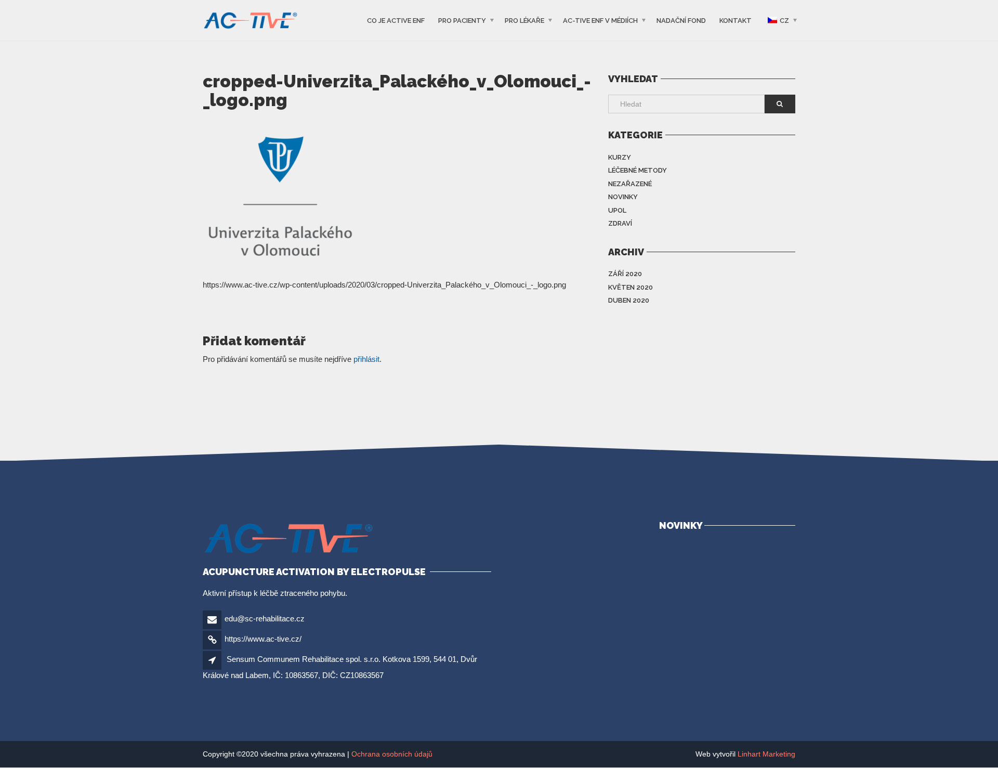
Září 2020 (625, 274)
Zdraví (620, 223)
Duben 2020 (628, 300)
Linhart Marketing (766, 754)
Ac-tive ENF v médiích (600, 20)
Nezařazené (630, 184)
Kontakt (735, 20)
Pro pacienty (462, 20)
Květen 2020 (630, 287)
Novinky (623, 197)
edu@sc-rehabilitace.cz (265, 618)
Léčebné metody (637, 170)
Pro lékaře (524, 20)
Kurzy (619, 157)
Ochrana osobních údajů (391, 754)
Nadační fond (681, 20)
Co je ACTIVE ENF (396, 20)
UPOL (617, 210)
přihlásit (366, 359)
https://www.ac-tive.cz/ (263, 638)
